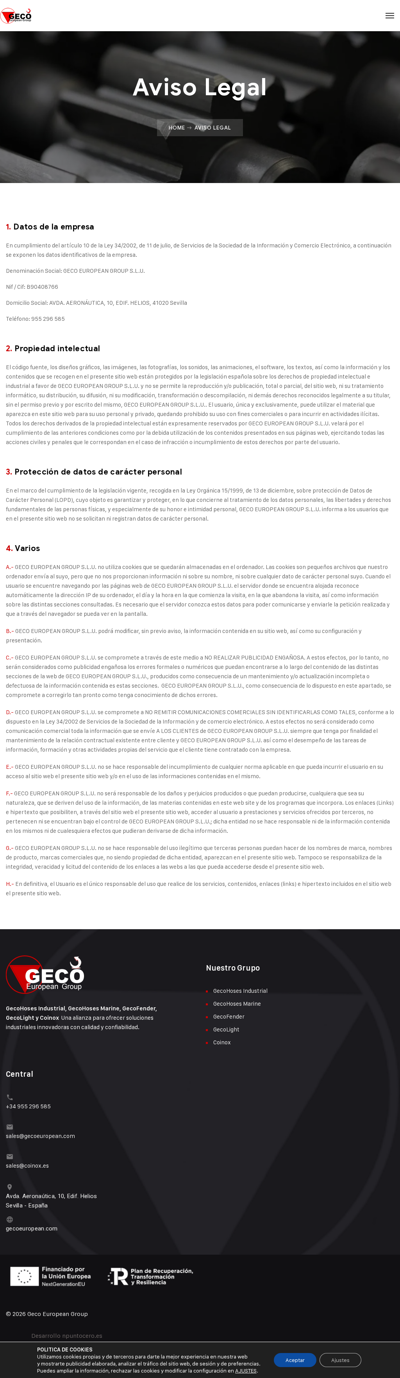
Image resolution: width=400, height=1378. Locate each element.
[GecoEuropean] (200, 15)
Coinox (222, 1042)
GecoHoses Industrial (240, 990)
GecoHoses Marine (237, 1003)
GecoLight (226, 1029)
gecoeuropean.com (32, 1228)
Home (177, 127)
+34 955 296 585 (28, 1106)
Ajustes (340, 1360)
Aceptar (295, 1360)
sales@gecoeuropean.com (40, 1136)
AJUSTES (246, 1370)
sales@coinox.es (27, 1165)
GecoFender (229, 1016)
